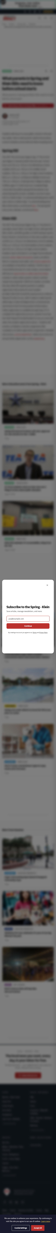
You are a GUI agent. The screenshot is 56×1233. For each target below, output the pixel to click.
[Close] (47, 585)
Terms (35, 632)
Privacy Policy (43, 632)
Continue (28, 626)
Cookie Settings (21, 1228)
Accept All (38, 1228)
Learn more (45, 1221)
